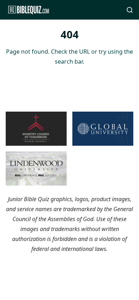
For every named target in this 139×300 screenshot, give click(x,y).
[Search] (129, 10)
